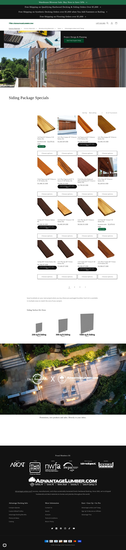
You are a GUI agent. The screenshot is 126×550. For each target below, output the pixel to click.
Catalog (11, 521)
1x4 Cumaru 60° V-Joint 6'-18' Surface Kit (86, 262)
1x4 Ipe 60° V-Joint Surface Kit (46, 262)
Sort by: (84, 113)
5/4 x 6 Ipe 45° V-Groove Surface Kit (105, 180)
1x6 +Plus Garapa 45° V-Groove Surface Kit (107, 138)
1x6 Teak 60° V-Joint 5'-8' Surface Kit (105, 220)
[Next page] (85, 287)
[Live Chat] (4, 545)
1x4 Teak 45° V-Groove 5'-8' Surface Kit (66, 220)
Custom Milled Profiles (16, 511)
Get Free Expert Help (74, 40)
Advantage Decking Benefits (18, 514)
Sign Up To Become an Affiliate (91, 511)
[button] (15, 28)
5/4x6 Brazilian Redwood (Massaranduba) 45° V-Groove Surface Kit (86, 180)
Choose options (47, 153)
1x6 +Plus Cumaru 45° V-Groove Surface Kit (67, 138)
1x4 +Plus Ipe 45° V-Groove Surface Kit (86, 220)
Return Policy (49, 521)
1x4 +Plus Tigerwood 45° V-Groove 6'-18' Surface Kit (66, 180)
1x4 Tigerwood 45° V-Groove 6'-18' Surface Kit (86, 138)
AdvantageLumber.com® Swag (91, 507)
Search (47, 511)
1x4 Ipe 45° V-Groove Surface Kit (46, 220)
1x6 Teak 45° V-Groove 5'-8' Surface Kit (45, 138)
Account (47, 514)
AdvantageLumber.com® (23, 491)
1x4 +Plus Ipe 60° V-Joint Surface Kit (65, 262)
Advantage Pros (87, 514)
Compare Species (14, 507)
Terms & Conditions (51, 518)
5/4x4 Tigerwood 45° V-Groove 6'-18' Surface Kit (46, 180)
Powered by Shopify (70, 545)
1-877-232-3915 (100, 23)
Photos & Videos (14, 518)
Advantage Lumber (59, 545)
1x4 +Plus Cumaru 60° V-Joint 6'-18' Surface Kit (107, 262)
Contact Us (48, 507)
